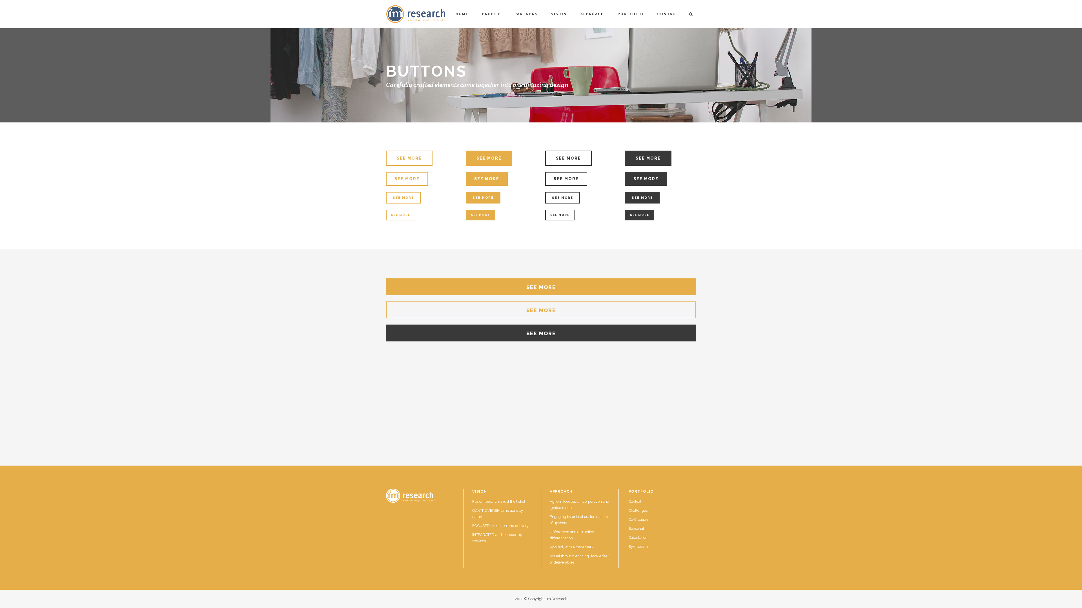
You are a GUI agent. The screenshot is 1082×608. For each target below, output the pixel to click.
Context (635, 501)
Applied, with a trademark (571, 547)
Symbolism (638, 546)
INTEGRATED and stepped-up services (497, 538)
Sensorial (636, 528)
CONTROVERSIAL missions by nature (497, 513)
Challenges (638, 510)
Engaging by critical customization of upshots (579, 520)
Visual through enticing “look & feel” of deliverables (580, 559)
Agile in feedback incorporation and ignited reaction (579, 504)
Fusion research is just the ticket (498, 501)
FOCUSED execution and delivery (500, 526)
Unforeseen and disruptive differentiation (572, 535)
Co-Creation (638, 519)
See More (409, 158)
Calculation (638, 537)
